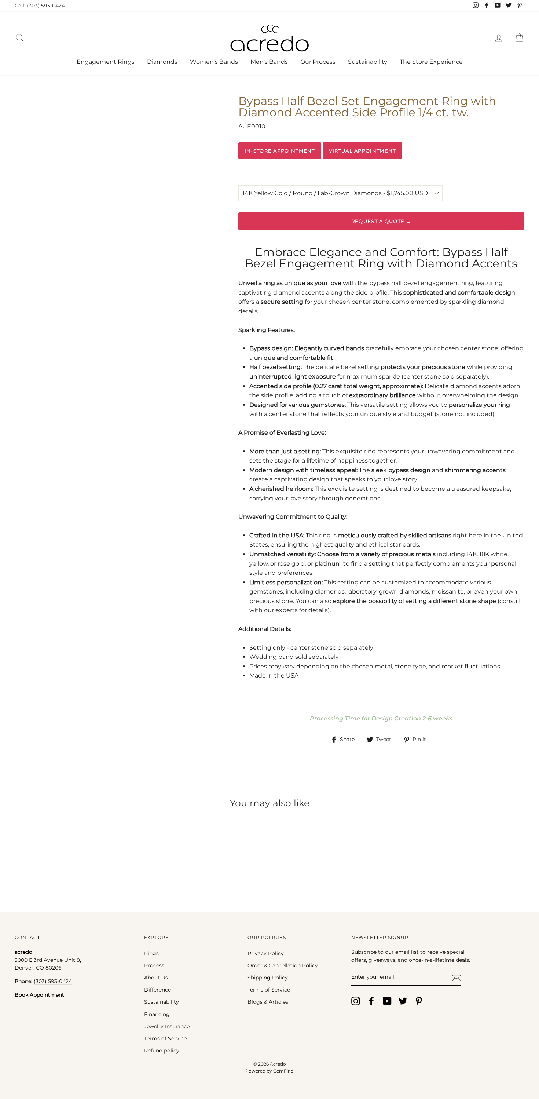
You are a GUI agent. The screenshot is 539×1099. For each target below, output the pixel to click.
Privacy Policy (265, 953)
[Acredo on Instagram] (355, 1001)
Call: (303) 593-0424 (40, 5)
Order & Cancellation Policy (282, 965)
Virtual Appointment (362, 151)
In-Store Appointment (280, 151)
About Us (156, 978)
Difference (157, 990)
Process (154, 965)
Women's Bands (214, 61)
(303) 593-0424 (53, 981)
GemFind (283, 1071)
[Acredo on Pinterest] (418, 1001)
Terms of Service (165, 1038)
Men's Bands (269, 61)
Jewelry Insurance (167, 1026)
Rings (151, 953)
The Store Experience (431, 61)
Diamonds (162, 61)
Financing (157, 1014)
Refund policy (161, 1051)
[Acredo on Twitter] (403, 1001)
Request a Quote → (381, 221)
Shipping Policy (267, 978)
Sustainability (367, 61)
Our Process (318, 61)
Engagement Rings (106, 61)
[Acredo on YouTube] (387, 1001)
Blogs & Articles (267, 1002)
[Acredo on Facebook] (371, 1001)
